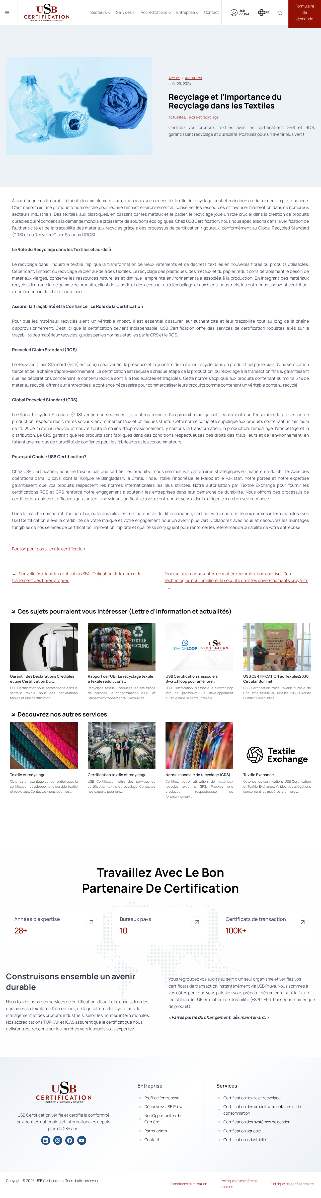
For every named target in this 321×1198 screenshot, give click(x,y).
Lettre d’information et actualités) (181, 611)
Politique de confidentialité (292, 1183)
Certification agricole (242, 1131)
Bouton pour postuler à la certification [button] (48, 549)
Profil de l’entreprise (161, 1098)
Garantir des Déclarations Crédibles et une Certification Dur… (42, 679)
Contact (211, 12)
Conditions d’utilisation (189, 1183)
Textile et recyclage (202, 117)
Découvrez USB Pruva (164, 1106)
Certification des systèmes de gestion (256, 1122)
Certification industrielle (244, 1139)
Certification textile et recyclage (117, 774)
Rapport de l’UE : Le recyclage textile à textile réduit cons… (120, 679)
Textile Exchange (258, 774)
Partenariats (155, 1131)
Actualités (193, 77)
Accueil (174, 77)
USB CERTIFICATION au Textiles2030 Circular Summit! (276, 679)
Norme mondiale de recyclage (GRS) (198, 774)
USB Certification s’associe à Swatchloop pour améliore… (192, 679)
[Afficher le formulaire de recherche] (280, 13)
